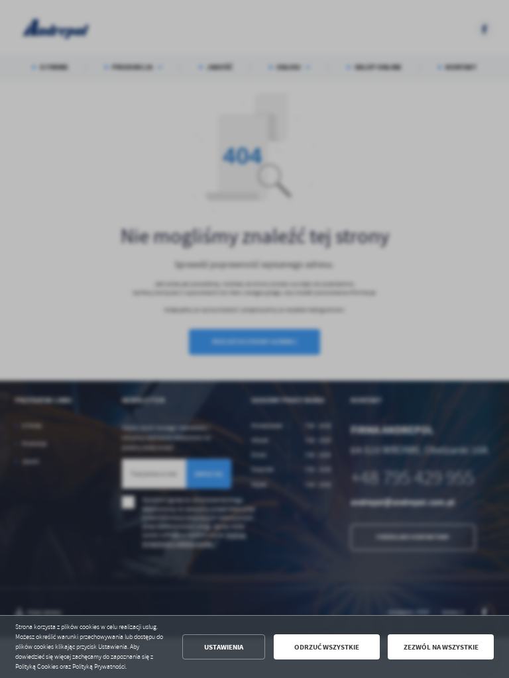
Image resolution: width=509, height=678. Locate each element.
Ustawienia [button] (223, 647)
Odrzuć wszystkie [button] (326, 647)
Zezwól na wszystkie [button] (441, 647)
